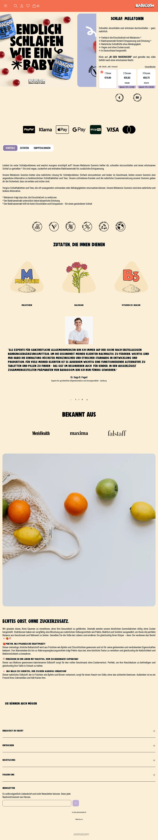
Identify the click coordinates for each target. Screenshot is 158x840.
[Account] (22, 6)
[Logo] (144, 5)
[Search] (15, 6)
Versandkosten (150, 66)
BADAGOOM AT (81, 812)
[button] (87, 400)
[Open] (5, 6)
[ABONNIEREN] (76, 803)
